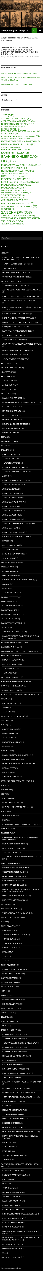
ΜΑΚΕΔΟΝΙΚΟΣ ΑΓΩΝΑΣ (16, 184)
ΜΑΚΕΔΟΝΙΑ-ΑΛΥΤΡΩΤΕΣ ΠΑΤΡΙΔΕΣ (16, 350)
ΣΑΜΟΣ (5, 956)
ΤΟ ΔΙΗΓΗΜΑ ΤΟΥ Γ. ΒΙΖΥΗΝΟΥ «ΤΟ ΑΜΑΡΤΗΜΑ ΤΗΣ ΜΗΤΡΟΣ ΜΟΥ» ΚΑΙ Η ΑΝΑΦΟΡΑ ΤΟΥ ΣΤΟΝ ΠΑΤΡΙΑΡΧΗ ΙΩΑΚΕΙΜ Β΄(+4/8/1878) (19, 51)
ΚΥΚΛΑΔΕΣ (6, 952)
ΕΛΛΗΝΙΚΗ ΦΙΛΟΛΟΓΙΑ (11, 1205)
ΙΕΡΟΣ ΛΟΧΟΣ (9, 673)
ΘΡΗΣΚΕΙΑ (21, 176)
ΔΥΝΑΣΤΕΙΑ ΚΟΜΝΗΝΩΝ (12, 511)
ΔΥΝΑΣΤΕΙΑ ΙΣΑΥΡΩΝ (10, 506)
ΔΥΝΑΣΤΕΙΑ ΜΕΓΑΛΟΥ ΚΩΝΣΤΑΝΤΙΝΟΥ (17, 523)
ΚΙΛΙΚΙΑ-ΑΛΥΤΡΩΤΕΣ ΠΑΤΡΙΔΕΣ (14, 335)
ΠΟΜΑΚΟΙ (6, 746)
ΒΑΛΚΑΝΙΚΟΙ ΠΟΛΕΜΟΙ (13, 127)
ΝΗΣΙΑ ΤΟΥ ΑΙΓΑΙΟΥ (9, 926)
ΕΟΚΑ (34, 164)
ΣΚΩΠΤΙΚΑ (5, 1017)
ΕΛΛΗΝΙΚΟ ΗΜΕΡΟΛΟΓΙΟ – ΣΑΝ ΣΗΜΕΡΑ (17, 651)
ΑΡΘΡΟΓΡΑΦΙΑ (10, 121)
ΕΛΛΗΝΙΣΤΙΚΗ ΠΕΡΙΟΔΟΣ (12, 398)
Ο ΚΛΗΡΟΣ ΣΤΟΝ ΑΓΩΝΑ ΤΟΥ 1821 (16, 277)
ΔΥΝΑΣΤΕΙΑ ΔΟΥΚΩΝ (10, 489)
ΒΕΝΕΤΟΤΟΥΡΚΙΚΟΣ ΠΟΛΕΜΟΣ (15, 1175)
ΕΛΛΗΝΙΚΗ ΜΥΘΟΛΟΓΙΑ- (12, 1201)
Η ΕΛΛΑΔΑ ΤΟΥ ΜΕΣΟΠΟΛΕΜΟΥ (15, 1088)
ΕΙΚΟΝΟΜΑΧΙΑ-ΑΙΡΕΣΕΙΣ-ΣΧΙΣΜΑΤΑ (16, 536)
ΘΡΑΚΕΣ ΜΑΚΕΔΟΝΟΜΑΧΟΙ (13, 876)
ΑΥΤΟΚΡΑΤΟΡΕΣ (8, 459)
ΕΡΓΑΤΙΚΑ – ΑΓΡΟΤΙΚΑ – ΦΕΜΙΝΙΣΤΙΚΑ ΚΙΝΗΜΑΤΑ (21, 1082)
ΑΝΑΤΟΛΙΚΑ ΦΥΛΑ (9, 454)
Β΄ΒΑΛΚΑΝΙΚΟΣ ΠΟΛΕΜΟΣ (12, 1047)
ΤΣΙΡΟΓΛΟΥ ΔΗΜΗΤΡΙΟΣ (11, 1257)
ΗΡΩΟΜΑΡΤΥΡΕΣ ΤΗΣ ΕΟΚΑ (12, 716)
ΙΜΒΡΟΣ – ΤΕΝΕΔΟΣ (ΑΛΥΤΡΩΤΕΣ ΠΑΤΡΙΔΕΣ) (20, 322)
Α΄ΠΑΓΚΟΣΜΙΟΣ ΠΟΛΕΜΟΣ (13, 1039)
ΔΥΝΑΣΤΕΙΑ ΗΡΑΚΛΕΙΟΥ (11, 493)
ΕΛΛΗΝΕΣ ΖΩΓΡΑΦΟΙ (10, 619)
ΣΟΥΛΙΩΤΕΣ (7, 707)
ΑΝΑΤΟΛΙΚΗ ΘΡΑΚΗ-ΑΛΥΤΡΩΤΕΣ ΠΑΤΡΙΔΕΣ (19, 296)
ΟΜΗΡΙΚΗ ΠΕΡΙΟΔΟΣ (10, 420)
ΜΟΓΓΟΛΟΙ (6, 1184)
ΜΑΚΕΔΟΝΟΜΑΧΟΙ (14, 187)
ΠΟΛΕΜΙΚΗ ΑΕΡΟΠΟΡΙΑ (11, 660)
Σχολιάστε (35, 57)
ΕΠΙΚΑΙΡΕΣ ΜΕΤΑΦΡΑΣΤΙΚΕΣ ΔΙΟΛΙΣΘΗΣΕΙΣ (19, 1214)
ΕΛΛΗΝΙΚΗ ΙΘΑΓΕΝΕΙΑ (11, 690)
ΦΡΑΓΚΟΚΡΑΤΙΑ (8, 558)
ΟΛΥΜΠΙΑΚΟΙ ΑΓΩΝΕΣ (10, 978)
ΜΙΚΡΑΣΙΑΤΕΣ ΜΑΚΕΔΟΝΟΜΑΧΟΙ (15, 896)
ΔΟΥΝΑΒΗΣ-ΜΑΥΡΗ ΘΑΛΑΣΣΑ (14, 632)
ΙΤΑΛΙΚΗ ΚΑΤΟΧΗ (10, 939)
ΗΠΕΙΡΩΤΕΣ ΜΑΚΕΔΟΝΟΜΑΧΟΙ (14, 868)
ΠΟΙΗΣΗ (5, 588)
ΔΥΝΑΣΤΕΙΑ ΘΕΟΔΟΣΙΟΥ (12, 498)
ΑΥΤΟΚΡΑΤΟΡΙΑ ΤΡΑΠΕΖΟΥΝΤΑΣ (15, 472)
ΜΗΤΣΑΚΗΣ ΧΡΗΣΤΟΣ (10, 909)
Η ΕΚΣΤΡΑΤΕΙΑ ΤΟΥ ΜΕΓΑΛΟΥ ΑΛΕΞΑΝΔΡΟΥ (19, 402)
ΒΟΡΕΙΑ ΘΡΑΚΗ (8, 733)
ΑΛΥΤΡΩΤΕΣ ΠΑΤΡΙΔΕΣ (16, 118)
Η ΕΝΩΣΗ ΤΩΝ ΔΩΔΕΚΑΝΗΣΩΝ (15, 935)
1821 (7, 115)
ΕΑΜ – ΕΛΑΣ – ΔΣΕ (11, 1077)
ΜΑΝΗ (4, 991)
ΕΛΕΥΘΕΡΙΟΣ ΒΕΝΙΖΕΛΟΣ (10, 147)
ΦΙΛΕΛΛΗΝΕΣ (9, 268)
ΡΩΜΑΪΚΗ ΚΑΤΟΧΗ (9, 433)
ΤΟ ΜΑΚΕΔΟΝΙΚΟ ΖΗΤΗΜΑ (25, 216)
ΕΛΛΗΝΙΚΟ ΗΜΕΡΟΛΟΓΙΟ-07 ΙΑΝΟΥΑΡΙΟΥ (17, 84)
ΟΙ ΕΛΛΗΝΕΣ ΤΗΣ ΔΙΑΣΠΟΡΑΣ (12, 198)
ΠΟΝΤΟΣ (30, 206)
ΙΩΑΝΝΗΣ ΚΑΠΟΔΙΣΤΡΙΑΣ (12, 1101)
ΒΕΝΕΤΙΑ (5, 627)
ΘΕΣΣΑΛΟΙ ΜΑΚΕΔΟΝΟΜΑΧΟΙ (14, 872)
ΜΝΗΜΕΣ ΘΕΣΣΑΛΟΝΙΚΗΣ (11, 917)
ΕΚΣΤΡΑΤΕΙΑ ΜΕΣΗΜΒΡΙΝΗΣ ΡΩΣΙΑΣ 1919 (20, 1043)
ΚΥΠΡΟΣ (4, 811)
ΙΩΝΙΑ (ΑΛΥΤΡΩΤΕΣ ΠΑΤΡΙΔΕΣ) (14, 327)
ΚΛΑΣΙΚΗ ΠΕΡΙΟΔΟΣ (10, 407)
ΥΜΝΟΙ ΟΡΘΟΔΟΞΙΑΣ (10, 777)
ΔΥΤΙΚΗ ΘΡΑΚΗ (8, 738)
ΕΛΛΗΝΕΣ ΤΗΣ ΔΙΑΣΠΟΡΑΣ (11, 623)
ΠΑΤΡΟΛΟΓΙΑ (7, 772)
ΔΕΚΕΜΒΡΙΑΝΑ (8, 1060)
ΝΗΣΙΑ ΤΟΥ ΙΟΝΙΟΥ (8, 965)
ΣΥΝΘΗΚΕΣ (6, 1151)
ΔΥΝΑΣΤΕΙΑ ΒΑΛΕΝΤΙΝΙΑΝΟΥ (13, 485)
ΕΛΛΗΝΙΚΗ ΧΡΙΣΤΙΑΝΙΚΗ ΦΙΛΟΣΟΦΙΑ (16, 755)
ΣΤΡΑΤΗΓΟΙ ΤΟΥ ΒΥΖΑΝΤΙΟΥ (13, 554)
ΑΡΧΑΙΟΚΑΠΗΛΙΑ (9, 385)
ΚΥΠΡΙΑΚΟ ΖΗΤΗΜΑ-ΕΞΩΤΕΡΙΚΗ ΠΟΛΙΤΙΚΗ (19, 824)
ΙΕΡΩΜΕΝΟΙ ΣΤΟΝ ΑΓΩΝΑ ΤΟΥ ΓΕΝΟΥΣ (16, 781)
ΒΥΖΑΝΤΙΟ (35, 131)
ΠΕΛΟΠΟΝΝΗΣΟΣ (8, 987)
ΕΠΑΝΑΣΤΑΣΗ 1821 (14, 168)
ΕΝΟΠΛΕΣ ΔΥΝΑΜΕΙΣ (14, 165)
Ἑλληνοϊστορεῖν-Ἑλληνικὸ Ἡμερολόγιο (16, 30)
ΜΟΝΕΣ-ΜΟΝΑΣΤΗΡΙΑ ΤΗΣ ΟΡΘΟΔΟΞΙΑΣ (18, 764)
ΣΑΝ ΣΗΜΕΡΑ (16, 212)
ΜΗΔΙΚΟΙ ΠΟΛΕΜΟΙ (10, 415)
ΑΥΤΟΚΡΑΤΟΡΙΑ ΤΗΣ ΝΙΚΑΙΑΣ (13, 467)
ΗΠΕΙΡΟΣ (26, 173)
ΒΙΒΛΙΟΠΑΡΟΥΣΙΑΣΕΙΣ (10, 441)
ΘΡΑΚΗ (8, 175)
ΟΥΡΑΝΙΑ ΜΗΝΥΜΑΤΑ (9, 982)
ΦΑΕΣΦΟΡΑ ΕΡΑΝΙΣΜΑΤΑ (12, 1248)
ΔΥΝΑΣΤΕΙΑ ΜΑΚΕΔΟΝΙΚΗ (12, 519)
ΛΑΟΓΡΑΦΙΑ (6, 829)
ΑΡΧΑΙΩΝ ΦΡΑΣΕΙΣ (9, 571)
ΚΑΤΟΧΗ (7, 182)
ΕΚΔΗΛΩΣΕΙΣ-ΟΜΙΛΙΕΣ (11, 606)
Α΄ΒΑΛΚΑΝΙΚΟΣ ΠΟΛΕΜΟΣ (12, 1034)
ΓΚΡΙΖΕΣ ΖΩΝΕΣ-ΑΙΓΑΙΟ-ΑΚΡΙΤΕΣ (15, 1056)
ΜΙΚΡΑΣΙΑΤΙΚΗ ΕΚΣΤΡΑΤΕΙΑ (14, 190)
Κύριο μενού (40, 30)
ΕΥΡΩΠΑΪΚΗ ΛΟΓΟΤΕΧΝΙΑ (12, 1222)
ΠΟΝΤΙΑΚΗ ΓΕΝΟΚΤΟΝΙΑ (11, 207)
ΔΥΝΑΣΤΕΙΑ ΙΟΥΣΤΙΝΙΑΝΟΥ (13, 502)
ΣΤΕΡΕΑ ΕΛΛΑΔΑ (7, 1021)
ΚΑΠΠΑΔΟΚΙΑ (6, 790)
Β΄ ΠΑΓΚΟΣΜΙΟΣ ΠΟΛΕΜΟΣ (19, 124)
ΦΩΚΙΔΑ (5, 1026)
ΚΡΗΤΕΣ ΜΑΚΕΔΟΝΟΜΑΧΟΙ (13, 881)
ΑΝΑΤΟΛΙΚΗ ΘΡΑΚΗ (10, 729)
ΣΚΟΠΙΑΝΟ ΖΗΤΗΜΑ (10, 852)
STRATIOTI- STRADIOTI (12, 1171)
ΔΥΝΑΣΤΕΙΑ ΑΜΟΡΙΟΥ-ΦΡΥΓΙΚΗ (14, 480)
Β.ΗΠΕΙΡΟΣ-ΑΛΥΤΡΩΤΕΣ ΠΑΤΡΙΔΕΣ (16, 314)
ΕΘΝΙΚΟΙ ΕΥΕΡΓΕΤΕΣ (9, 597)
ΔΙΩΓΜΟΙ (5, 476)
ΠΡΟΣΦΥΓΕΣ (8, 209)
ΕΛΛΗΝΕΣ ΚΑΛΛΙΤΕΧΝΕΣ (11, 614)
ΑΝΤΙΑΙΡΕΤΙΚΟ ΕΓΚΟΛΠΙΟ (11, 368)
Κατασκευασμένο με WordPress (11, 1268)
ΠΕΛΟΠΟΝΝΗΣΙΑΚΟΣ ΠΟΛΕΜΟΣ (15, 424)
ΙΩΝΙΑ (3, 785)
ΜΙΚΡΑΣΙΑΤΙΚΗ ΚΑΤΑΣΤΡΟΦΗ (16, 193)
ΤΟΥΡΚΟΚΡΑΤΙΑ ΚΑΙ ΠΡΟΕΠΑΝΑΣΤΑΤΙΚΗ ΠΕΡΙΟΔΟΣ (21, 220)
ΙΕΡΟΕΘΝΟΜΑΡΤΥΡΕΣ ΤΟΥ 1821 (15, 272)
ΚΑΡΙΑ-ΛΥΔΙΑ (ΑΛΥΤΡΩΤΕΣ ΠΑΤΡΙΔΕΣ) (17, 331)
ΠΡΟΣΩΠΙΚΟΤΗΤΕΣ (9, 1008)
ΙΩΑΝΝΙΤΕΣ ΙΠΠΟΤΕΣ (12, 943)
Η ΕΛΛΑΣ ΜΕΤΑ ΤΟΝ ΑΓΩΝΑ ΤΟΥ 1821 (17, 1093)
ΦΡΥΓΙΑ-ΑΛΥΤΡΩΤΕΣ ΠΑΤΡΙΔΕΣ (14, 359)
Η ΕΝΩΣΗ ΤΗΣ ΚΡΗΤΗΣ (11, 803)
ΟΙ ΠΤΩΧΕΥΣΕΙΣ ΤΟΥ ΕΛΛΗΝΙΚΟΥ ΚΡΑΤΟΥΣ (19, 1132)
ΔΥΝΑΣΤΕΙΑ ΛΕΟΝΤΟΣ (11, 515)
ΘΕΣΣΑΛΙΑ (5, 720)
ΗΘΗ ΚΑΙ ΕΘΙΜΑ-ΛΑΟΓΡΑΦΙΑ (17, 171)
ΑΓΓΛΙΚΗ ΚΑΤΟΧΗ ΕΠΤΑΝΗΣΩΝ (14, 969)
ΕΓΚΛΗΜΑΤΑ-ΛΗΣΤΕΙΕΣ (11, 1064)
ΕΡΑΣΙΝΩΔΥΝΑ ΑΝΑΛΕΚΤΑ (12, 1218)
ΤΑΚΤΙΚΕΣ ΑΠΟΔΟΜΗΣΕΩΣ (13, 1155)
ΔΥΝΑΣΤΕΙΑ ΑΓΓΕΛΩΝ (12, 463)
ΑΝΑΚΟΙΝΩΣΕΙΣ (7, 363)
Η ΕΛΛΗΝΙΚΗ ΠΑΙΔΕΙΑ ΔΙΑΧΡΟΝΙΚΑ (14, 681)
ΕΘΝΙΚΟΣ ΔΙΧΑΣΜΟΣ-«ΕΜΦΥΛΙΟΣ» (15, 139)
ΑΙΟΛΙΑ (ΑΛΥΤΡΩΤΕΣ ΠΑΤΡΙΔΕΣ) (14, 285)
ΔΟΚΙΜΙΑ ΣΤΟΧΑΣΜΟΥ (11, 1196)
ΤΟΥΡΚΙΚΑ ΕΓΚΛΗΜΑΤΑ (13, 1114)
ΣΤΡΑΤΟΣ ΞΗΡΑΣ (9, 668)
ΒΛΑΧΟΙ (4, 446)
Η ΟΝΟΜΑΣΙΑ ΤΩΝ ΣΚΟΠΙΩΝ (13, 844)
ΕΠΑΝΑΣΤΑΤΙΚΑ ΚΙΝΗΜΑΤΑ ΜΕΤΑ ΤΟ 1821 (20, 1097)
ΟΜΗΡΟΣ (6, 584)
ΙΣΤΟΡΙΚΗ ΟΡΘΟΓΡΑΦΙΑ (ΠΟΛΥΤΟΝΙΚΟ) (18, 580)
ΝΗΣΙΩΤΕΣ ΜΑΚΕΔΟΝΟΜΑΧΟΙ (14, 900)
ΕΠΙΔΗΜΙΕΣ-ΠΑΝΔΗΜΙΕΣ (11, 677)
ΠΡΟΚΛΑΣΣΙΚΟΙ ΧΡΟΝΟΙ (12, 428)
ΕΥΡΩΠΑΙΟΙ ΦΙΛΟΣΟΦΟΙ (11, 1227)
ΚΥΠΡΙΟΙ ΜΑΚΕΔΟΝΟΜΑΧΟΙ (13, 885)
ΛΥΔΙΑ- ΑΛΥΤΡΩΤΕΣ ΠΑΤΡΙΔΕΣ (14, 340)
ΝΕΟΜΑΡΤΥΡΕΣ (8, 768)
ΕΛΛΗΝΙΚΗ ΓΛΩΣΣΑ (15, 152)
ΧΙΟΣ (4, 961)
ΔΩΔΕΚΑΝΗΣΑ (10, 133)
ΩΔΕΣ (4, 1253)
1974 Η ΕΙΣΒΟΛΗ (8, 816)
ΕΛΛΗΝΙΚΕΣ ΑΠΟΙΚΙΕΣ (10, 647)
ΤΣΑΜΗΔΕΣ (6, 712)
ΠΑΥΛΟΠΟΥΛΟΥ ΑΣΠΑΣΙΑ (12, 742)
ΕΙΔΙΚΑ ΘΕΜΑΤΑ (7, 601)
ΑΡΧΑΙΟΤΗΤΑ (6, 394)
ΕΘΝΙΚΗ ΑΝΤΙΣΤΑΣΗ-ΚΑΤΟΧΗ (14, 1069)
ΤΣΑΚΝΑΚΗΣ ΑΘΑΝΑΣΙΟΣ (12, 224)
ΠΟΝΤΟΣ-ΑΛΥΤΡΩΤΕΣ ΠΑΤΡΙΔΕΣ (15, 355)
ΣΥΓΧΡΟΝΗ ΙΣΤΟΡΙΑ (9, 1030)
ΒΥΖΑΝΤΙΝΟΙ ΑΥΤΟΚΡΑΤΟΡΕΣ (15, 131)
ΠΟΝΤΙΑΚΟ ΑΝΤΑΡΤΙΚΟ (11, 1004)
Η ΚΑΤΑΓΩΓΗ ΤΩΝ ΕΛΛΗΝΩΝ (11, 173)
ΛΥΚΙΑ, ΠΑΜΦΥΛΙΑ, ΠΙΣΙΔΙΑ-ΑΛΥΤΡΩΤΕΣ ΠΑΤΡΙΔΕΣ (22, 344)
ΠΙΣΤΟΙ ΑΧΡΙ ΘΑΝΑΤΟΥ (17, 203)
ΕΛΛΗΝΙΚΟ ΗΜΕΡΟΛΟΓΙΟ (22, 57)
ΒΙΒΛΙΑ (3, 437)
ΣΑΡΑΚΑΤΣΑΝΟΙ (7, 1013)
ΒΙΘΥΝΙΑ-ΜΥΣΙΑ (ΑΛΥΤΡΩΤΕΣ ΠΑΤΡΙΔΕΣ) (18, 318)
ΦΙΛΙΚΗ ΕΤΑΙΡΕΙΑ (9, 1188)
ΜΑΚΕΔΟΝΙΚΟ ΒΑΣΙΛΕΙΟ (12, 411)
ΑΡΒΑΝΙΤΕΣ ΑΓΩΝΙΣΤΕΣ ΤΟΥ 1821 (17, 264)
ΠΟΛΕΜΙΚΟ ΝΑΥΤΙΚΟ (10, 664)
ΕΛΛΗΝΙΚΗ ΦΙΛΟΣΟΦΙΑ (11, 1209)
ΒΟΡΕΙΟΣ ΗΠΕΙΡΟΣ (10, 129)
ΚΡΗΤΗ (18, 182)
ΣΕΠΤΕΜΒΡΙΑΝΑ (8, 1147)
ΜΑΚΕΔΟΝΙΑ (31, 182)
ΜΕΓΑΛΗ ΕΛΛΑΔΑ (8, 904)
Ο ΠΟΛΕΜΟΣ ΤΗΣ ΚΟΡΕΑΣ (12, 1127)
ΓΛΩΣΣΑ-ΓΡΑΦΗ (7, 567)
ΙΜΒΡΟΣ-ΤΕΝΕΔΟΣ (9, 948)
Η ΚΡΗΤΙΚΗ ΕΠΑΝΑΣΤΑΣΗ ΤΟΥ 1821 (16, 807)
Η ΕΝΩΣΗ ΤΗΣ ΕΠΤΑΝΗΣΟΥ (13, 974)
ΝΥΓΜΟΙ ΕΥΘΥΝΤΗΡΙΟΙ (11, 1244)
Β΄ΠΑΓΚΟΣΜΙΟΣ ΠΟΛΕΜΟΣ (13, 1052)
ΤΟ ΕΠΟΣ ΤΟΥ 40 (8, 216)
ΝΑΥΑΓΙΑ (4, 922)
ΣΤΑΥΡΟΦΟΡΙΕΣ (8, 549)
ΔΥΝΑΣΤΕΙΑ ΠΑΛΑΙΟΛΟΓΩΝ (13, 532)
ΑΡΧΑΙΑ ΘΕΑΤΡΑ (8, 381)
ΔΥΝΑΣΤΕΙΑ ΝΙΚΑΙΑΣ (10, 528)
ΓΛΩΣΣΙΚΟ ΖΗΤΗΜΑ (10, 575)
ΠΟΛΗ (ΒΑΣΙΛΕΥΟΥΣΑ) (11, 545)
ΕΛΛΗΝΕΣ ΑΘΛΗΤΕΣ (9, 610)
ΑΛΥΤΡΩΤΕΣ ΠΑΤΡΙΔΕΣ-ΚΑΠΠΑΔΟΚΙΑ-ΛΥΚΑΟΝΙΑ (21, 290)
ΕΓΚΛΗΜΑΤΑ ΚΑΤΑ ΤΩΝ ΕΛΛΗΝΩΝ (20, 136)
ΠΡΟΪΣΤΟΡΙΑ (7, 389)
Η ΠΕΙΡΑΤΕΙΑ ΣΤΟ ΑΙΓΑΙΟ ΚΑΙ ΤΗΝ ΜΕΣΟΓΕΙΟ (18, 694)
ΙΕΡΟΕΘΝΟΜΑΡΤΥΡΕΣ (17, 179)
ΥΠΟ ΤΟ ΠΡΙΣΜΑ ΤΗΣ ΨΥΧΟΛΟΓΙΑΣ (16, 913)
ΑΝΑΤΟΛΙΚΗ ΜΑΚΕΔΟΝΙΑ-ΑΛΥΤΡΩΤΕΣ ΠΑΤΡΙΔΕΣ (21, 301)
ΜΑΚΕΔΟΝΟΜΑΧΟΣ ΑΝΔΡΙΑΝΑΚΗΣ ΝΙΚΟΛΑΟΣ (19, 73)
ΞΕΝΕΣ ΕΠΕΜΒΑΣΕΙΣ (13, 195)
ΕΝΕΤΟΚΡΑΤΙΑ (8, 798)
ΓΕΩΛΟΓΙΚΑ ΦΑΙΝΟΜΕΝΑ (11, 562)
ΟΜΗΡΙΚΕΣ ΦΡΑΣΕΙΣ (14, 200)
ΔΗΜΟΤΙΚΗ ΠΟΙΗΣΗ (11, 593)
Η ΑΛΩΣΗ (6, 541)
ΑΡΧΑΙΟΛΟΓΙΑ (27, 121)
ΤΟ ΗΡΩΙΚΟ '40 (8, 1160)
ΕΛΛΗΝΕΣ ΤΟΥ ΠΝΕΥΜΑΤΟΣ (18, 149)
